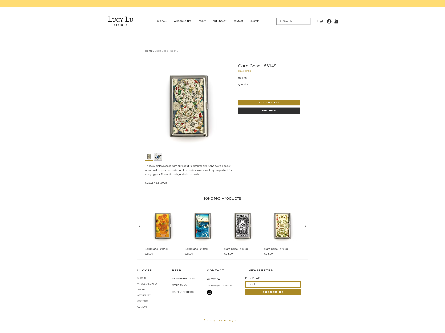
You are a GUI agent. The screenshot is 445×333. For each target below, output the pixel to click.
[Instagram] (209, 292)
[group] (222, 232)
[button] (336, 21)
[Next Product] (306, 226)
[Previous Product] (139, 226)
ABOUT (141, 289)
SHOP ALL (142, 278)
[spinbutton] (246, 91)
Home (149, 50)
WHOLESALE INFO (147, 284)
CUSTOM (142, 307)
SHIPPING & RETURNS (183, 278)
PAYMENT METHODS (182, 292)
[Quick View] (162, 226)
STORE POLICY (180, 285)
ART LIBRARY (144, 295)
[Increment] (251, 91)
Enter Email (252, 278)
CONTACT (142, 301)
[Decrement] (241, 91)
